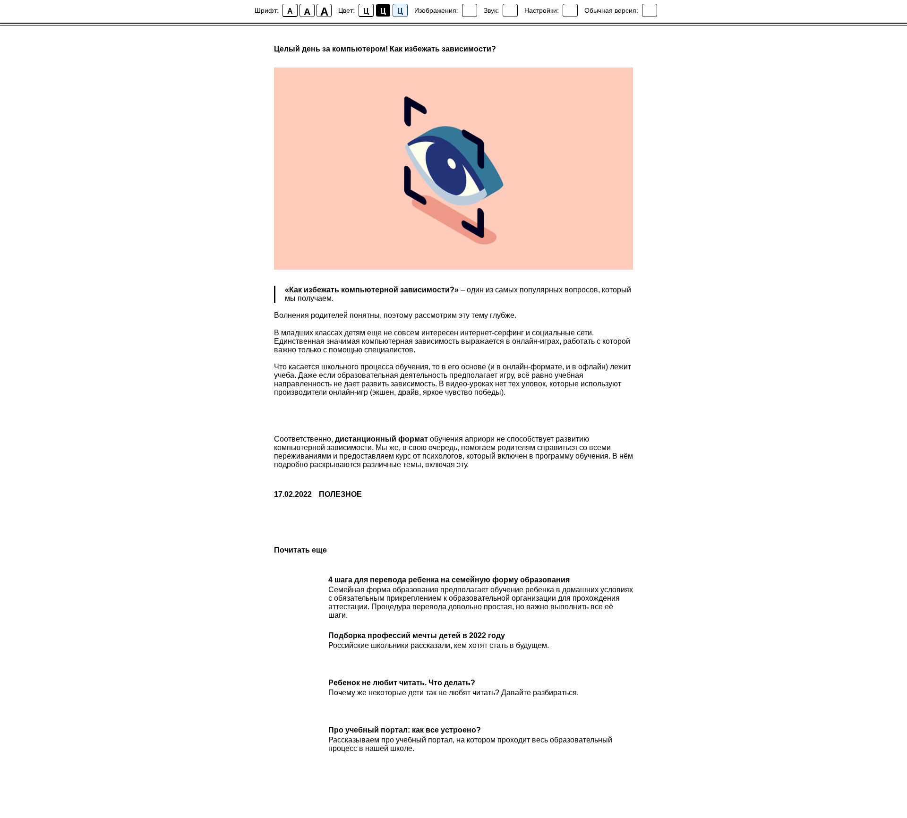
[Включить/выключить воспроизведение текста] (510, 10)
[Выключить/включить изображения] (469, 10)
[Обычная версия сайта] (649, 10)
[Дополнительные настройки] (570, 10)
